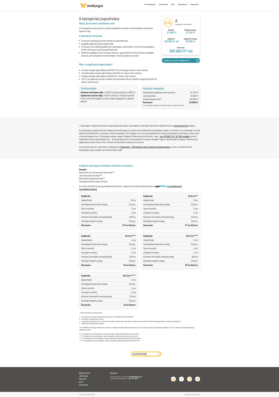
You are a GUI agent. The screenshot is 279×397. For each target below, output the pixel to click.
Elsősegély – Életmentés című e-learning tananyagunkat (145, 146)
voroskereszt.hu (181, 125)
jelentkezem (140, 354)
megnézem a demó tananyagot (177, 60)
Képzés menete (84, 373)
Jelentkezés (83, 376)
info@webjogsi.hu (135, 377)
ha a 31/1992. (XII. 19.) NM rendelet (175, 136)
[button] (163, 4)
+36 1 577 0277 (133, 378)
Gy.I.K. (81, 382)
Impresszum (83, 385)
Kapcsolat (82, 379)
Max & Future (196, 394)
